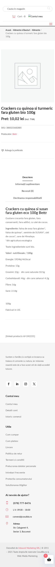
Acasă (8, 30)
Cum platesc (12, 441)
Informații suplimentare (27, 184)
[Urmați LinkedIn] (17, 384)
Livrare (9, 447)
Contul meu (12, 404)
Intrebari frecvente (15, 472)
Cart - (21, 16)
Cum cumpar (12, 435)
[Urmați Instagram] (26, 384)
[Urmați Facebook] (9, 384)
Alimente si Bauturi (21, 30)
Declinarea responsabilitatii (27, 198)
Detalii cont (12, 410)
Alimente (36, 30)
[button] (12, 150)
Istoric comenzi (13, 417)
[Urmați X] (34, 384)
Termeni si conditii (15, 460)
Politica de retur (14, 453)
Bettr (14, 134)
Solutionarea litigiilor (16, 485)
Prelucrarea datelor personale (21, 466)
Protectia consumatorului (19, 479)
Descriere (27, 177)
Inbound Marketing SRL (29, 548)
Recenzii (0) (27, 191)
